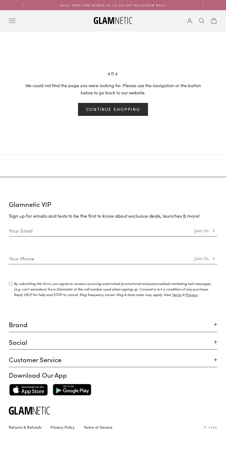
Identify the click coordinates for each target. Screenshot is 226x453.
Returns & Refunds (25, 427)
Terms (177, 294)
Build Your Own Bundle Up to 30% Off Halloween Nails (113, 5)
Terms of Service (98, 427)
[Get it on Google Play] (72, 390)
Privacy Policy (62, 427)
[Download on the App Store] (28, 390)
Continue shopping (113, 109)
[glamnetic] (113, 411)
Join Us (201, 230)
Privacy (191, 294)
